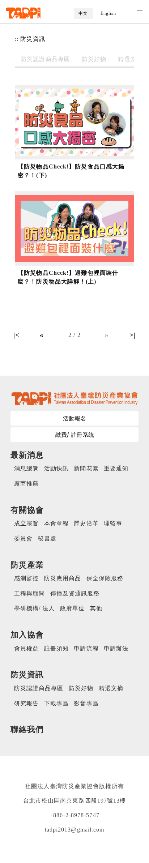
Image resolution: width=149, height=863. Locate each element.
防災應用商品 (62, 578)
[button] (139, 12)
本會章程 (56, 523)
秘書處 (47, 538)
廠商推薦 (26, 483)
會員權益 (26, 648)
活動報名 (74, 418)
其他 (96, 608)
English (108, 13)
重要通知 (116, 468)
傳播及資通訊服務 (75, 593)
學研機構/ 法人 (34, 608)
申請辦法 (116, 648)
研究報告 (26, 703)
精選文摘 (130, 59)
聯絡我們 (27, 729)
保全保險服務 (105, 578)
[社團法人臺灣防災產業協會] (23, 13)
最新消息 (27, 455)
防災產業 (27, 564)
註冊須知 (56, 648)
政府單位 (72, 608)
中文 (83, 13)
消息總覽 (26, 468)
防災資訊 (32, 39)
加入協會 (27, 634)
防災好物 (94, 59)
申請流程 (86, 648)
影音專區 (86, 703)
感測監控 (26, 578)
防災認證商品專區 (45, 59)
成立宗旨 (26, 523)
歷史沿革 (86, 523)
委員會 (23, 538)
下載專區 (56, 703)
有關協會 (27, 509)
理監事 (113, 523)
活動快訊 (56, 468)
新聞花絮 (86, 468)
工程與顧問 (29, 593)
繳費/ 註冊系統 (74, 434)
